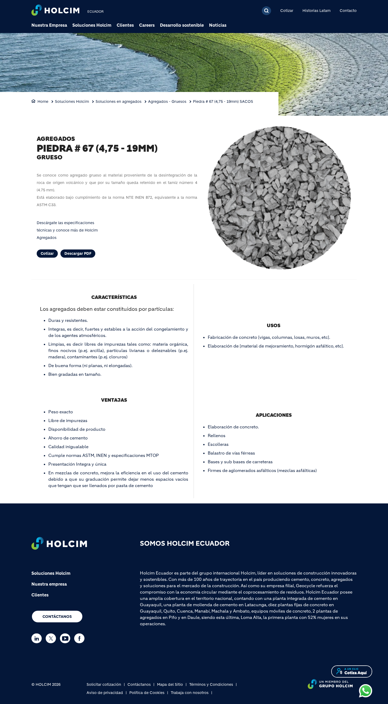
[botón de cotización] (352, 671)
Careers (147, 25)
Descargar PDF (77, 253)
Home (42, 101)
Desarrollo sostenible (182, 25)
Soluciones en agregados (118, 101)
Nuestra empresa (49, 584)
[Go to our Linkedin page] (37, 638)
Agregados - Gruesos (167, 101)
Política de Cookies (146, 692)
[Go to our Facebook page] (80, 638)
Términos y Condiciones (211, 684)
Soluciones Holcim (91, 25)
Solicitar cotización (104, 684)
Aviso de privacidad (105, 692)
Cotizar (286, 10)
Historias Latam (316, 10)
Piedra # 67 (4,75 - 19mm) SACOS (223, 101)
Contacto (348, 10)
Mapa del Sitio (170, 684)
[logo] (55, 10)
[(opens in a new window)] (365, 690)
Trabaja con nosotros (190, 692)
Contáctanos (57, 616)
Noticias (217, 25)
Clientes (125, 25)
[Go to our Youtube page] (66, 638)
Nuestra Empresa (49, 25)
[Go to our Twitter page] (52, 638)
